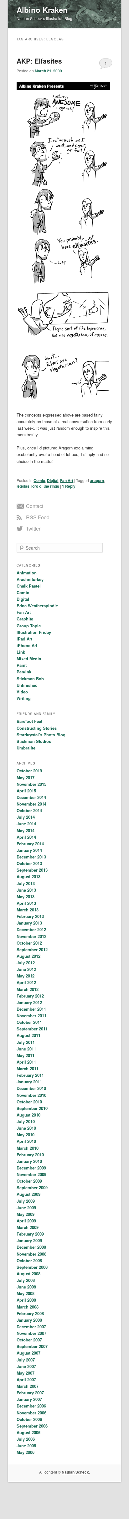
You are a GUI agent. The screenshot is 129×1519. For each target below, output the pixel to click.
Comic (39, 480)
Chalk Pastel (29, 586)
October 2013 (29, 863)
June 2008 (26, 1287)
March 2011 (28, 1068)
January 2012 (29, 1002)
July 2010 (26, 1121)
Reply (68, 486)
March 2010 (28, 1148)
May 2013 (25, 896)
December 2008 (31, 1247)
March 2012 (28, 989)
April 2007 (26, 1379)
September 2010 (32, 1108)
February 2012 (30, 996)
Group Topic (29, 626)
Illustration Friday (34, 632)
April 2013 (26, 903)
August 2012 (28, 956)
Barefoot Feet (29, 721)
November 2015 (31, 784)
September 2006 (32, 1426)
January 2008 (29, 1320)
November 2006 (31, 1413)
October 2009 (29, 1181)
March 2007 (28, 1386)
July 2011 (26, 1042)
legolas (23, 486)
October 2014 (29, 810)
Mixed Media (29, 658)
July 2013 (26, 883)
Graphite (25, 619)
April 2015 (26, 791)
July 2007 (26, 1360)
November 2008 (31, 1254)
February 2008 (30, 1313)
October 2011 (29, 1022)
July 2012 (26, 963)
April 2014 (26, 837)
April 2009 (26, 1221)
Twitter (33, 528)
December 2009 (31, 1168)
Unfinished (27, 685)
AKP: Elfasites (39, 60)
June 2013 (26, 890)
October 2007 (29, 1340)
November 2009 (31, 1174)
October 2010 (29, 1102)
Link (21, 652)
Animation (27, 573)
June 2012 (26, 969)
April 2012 (26, 982)
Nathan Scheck (75, 1472)
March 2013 (28, 910)
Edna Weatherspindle (37, 606)
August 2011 (28, 1035)
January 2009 (29, 1240)
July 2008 (26, 1280)
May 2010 (25, 1135)
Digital (52, 480)
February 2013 (30, 916)
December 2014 (31, 797)
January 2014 (29, 850)
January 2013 (29, 923)
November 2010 (31, 1095)
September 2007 (32, 1346)
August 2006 (28, 1432)
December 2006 (31, 1406)
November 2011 (31, 1016)
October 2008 (29, 1260)
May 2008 (25, 1293)
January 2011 (29, 1082)
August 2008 (28, 1274)
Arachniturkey (30, 579)
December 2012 (31, 929)
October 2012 (29, 943)
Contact (34, 506)
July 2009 (26, 1201)
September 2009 (32, 1187)
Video (22, 692)
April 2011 (26, 1062)
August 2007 (28, 1353)
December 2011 (31, 1009)
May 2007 (25, 1373)
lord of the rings (45, 486)
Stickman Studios (34, 741)
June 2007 (26, 1366)
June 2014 (26, 824)
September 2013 (32, 870)
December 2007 (31, 1327)
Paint (22, 665)
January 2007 (29, 1399)
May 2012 (25, 976)
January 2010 (29, 1161)
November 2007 (31, 1333)
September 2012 (32, 949)
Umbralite (26, 748)
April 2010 (26, 1141)
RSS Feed (37, 517)
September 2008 (32, 1267)
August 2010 (28, 1115)
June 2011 (26, 1049)
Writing (24, 698)
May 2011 (25, 1055)
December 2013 (31, 857)
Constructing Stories (37, 728)
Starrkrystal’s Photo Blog (41, 735)
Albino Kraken (42, 9)
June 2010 (26, 1128)
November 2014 (31, 804)
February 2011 (30, 1075)
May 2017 (25, 777)
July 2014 (26, 817)
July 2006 (26, 1439)
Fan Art (66, 480)
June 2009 (26, 1208)
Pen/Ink (24, 672)
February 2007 (30, 1393)
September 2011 (32, 1029)
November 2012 (31, 936)
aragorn (97, 480)
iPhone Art (27, 645)
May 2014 (25, 830)
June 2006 (26, 1446)
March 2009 (28, 1227)
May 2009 (25, 1214)
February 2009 (30, 1234)
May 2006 (25, 1452)
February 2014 (30, 844)
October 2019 (29, 771)
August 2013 (28, 876)
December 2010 (31, 1088)
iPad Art (24, 639)
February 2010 (30, 1155)
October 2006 (29, 1419)
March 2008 (28, 1307)
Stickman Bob (30, 679)
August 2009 (28, 1194)
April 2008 (26, 1300)
